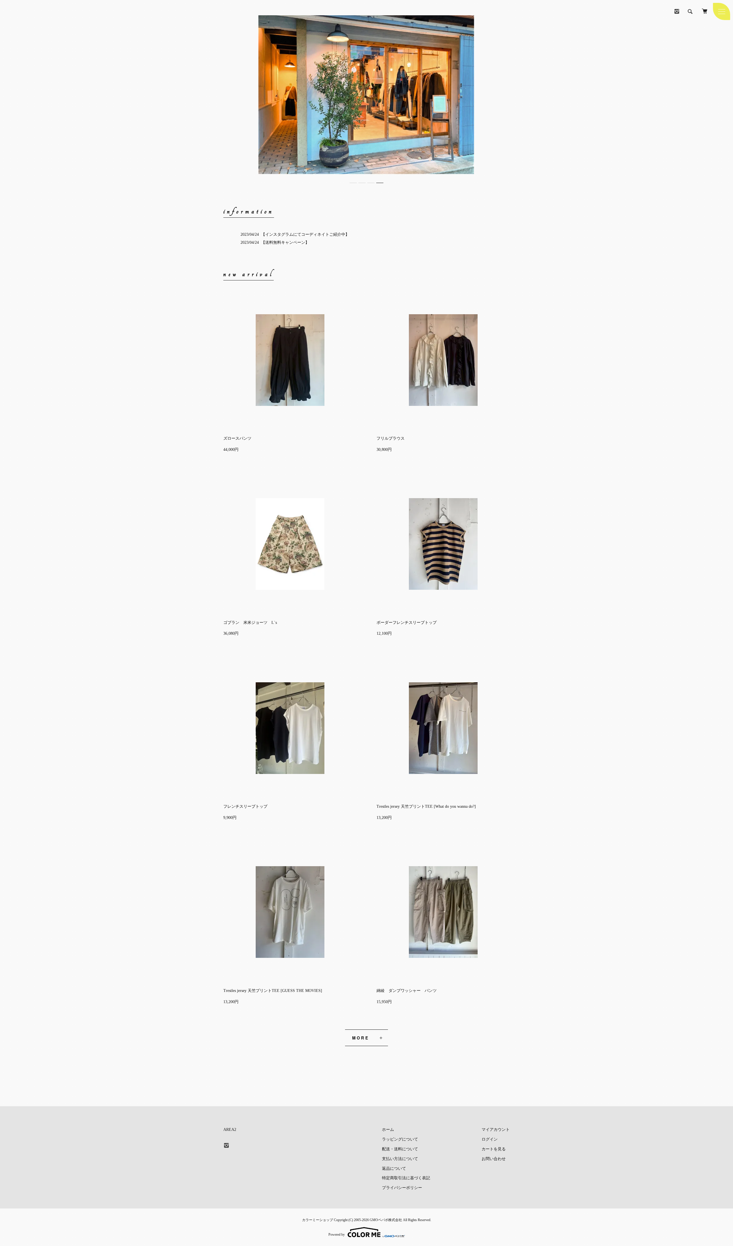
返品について (394, 1168)
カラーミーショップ (317, 1220)
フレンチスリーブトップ (245, 806)
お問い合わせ (494, 1159)
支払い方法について (400, 1159)
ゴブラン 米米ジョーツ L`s (250, 622)
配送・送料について (400, 1149)
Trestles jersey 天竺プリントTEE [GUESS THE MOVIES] (272, 990)
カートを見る (494, 1149)
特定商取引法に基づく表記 (406, 1178)
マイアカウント (496, 1129)
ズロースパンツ (237, 438)
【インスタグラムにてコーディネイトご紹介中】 (305, 234)
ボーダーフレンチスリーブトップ (407, 622)
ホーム (388, 1129)
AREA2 (229, 1129)
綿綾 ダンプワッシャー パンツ (407, 990)
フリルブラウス (391, 438)
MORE (360, 1038)
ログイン (490, 1139)
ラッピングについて (400, 1139)
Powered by (336, 1235)
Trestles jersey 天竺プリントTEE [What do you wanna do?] (426, 806)
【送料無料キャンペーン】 (285, 242)
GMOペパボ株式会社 (386, 1220)
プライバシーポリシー (402, 1188)
